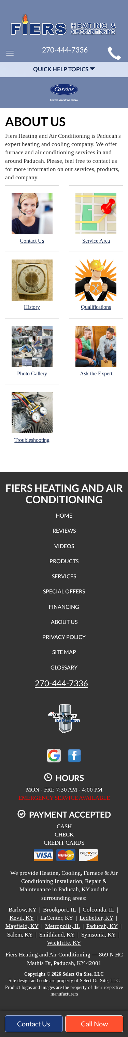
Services (64, 576)
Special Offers (64, 591)
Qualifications (96, 307)
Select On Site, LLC (83, 974)
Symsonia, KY (98, 934)
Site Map (64, 652)
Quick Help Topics (61, 69)
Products (64, 561)
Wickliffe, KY (64, 943)
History (32, 307)
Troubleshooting (31, 440)
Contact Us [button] (33, 1024)
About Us (64, 621)
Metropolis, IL (62, 926)
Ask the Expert (96, 373)
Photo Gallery (32, 373)
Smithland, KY (57, 934)
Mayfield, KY (22, 926)
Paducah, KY (102, 926)
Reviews (64, 530)
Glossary (64, 667)
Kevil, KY (22, 918)
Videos (64, 546)
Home (64, 515)
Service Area (96, 241)
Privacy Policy (64, 637)
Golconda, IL (98, 909)
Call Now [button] (94, 1024)
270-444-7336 (61, 683)
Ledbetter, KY (96, 918)
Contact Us (32, 241)
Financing (64, 606)
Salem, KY (20, 934)
